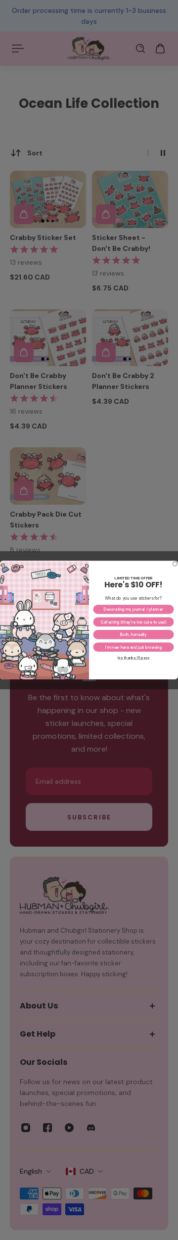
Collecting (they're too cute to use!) (134, 622)
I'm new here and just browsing (133, 647)
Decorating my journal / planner (133, 609)
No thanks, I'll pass (133, 658)
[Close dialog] (175, 564)
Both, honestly (133, 634)
